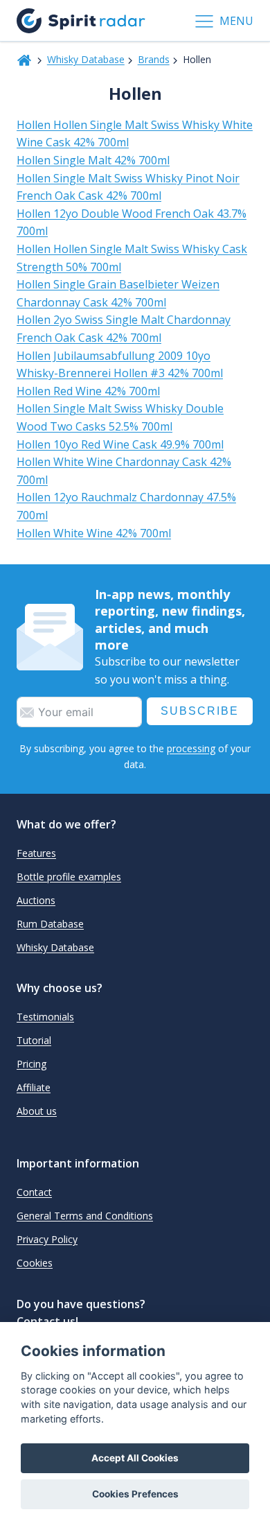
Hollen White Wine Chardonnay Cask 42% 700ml (124, 470)
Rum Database (50, 923)
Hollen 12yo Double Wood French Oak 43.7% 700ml (131, 222)
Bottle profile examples (69, 876)
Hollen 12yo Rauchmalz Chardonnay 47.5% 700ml (126, 506)
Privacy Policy (47, 1239)
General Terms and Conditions (85, 1215)
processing (191, 748)
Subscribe (200, 711)
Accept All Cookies (135, 1457)
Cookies (35, 1262)
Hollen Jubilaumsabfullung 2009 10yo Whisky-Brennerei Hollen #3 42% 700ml (120, 364)
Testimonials (45, 1016)
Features (36, 853)
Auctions (36, 900)
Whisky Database (86, 59)
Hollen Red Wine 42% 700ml (88, 391)
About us (37, 1111)
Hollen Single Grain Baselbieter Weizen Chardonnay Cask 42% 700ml (118, 293)
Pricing (31, 1063)
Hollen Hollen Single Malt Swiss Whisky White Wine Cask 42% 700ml (135, 133)
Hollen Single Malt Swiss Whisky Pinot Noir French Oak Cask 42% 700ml (128, 187)
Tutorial (34, 1040)
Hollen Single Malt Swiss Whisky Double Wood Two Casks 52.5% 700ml (120, 417)
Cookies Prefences (135, 1493)
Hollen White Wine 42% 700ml (94, 533)
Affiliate (34, 1087)
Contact (34, 1192)
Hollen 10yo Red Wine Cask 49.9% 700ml (120, 444)
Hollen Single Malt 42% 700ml (93, 160)
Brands (154, 59)
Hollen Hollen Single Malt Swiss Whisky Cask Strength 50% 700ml (132, 258)
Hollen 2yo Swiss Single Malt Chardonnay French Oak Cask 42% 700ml (124, 328)
